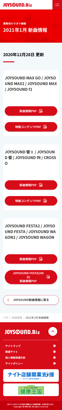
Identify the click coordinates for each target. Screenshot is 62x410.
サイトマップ (13, 346)
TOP (5, 317)
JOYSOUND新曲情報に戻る (31, 300)
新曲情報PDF (28, 111)
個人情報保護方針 (15, 357)
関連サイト (11, 352)
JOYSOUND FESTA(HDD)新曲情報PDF (28, 277)
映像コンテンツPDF (28, 127)
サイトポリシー (14, 363)
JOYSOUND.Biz (18, 5)
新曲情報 (17, 317)
